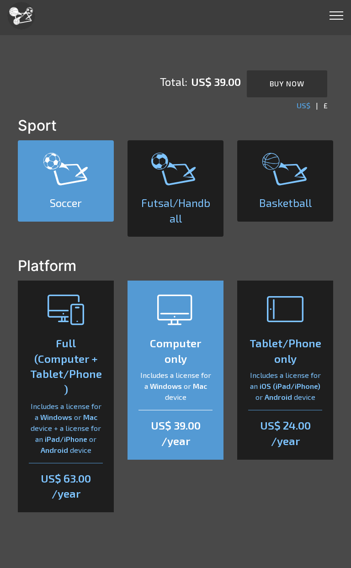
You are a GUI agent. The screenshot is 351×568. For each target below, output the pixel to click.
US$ (303, 105)
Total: (173, 81)
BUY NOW (287, 83)
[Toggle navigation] (337, 15)
